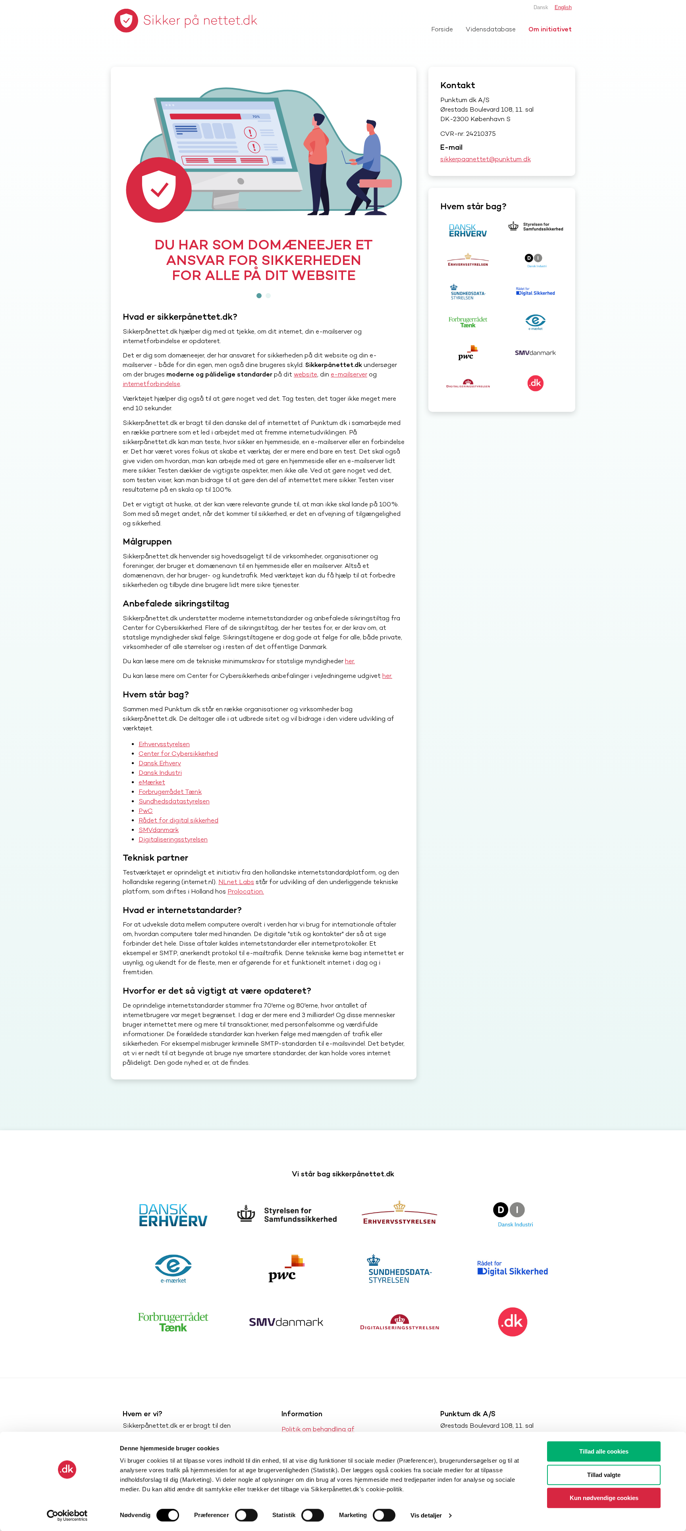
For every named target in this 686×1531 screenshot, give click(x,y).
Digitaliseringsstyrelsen (173, 854)
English (563, 7)
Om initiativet (550, 29)
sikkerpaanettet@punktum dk (485, 159)
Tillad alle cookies (603, 1451)
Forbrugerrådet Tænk (170, 807)
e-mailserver (349, 390)
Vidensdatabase (491, 29)
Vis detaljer (426, 1515)
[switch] (246, 1515)
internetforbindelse (151, 399)
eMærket (152, 797)
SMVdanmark (159, 845)
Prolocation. (245, 906)
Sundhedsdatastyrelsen (174, 816)
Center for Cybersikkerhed (178, 768)
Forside (442, 29)
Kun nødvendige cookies (604, 1497)
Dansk (541, 7)
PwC (146, 826)
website (305, 390)
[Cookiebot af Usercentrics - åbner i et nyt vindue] (67, 1515)
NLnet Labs (236, 897)
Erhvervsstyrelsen (164, 759)
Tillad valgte (603, 1474)
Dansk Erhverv (160, 778)
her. (350, 676)
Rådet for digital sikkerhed (178, 835)
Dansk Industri (160, 788)
